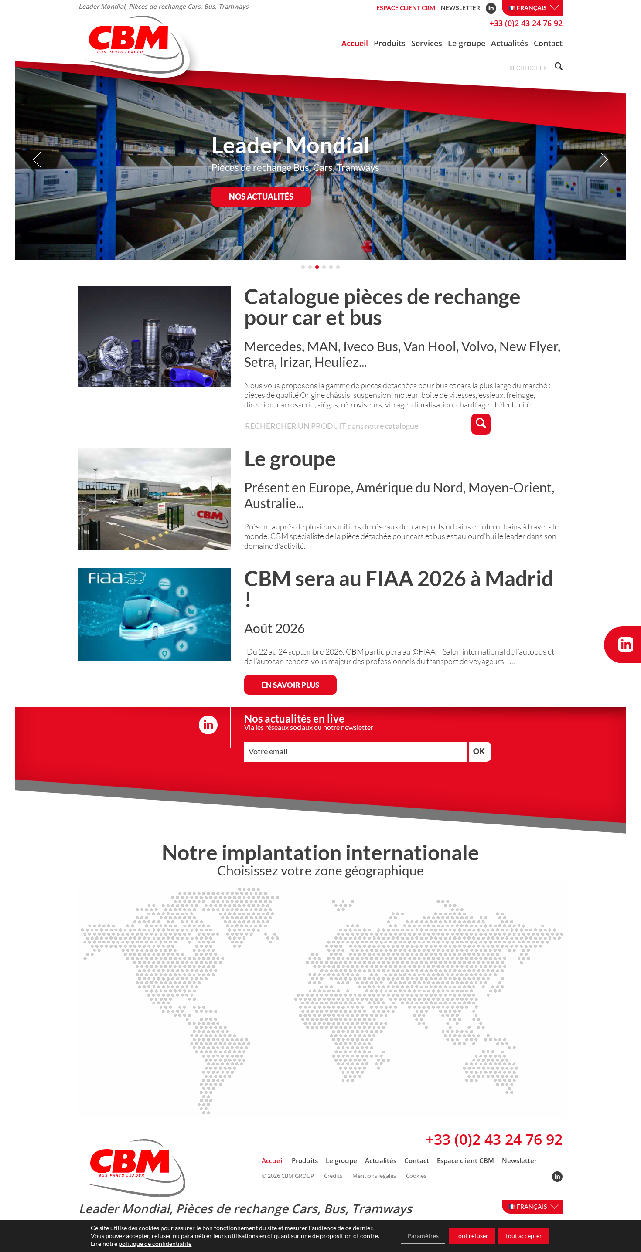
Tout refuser (471, 1235)
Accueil (354, 43)
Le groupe (466, 43)
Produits (390, 43)
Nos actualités (261, 196)
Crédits (333, 1176)
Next (603, 159)
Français (532, 7)
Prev (37, 159)
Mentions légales (374, 1176)
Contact (548, 43)
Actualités (509, 43)
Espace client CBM (405, 7)
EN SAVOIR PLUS (290, 684)
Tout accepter (523, 1235)
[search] (557, 67)
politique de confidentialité (155, 1243)
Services (426, 43)
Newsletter (460, 7)
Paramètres (423, 1235)
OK (479, 751)
